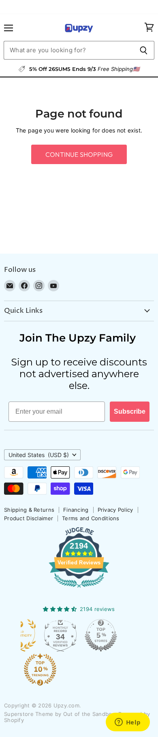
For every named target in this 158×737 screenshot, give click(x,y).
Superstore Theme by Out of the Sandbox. (60, 714)
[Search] (143, 50)
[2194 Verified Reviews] (79, 589)
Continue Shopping (79, 154)
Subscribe (129, 411)
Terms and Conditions (91, 518)
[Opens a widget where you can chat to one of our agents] (127, 723)
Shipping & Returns (29, 509)
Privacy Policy (115, 509)
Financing (76, 509)
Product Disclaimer (28, 518)
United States (39, 454)
